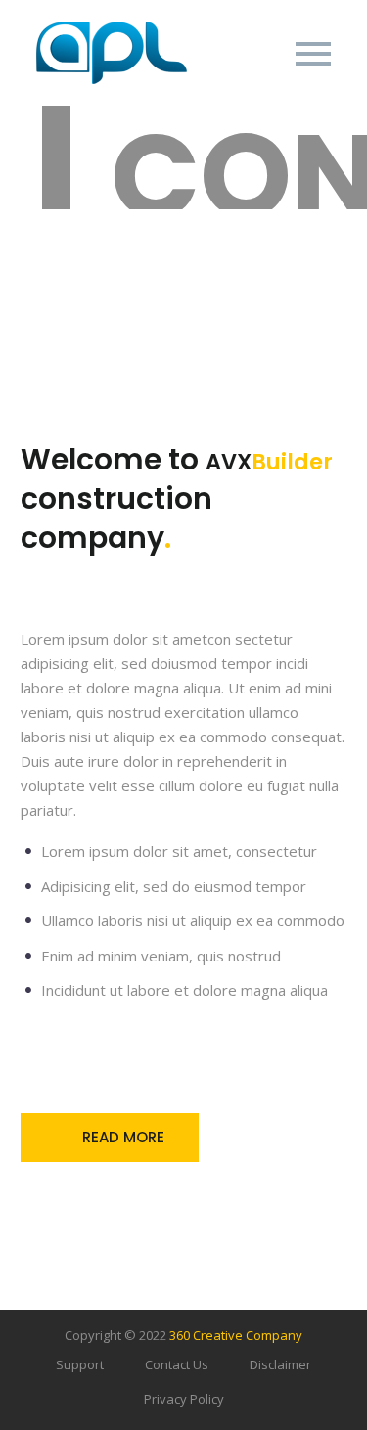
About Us (308, 83)
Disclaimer (280, 1364)
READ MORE (109, 1137)
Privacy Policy (184, 1399)
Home (210, 83)
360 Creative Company (235, 1335)
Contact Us (176, 1364)
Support (80, 1364)
